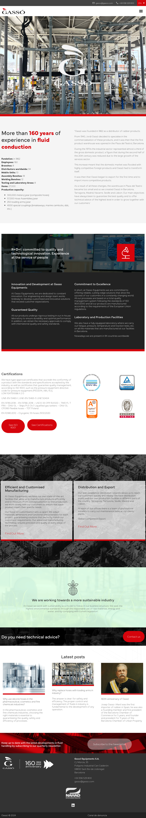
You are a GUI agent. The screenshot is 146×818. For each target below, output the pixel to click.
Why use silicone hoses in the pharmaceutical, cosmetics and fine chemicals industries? (21, 701)
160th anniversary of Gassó (115, 698)
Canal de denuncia (97, 815)
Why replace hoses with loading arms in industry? (72, 691)
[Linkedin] (73, 805)
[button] (141, 3)
